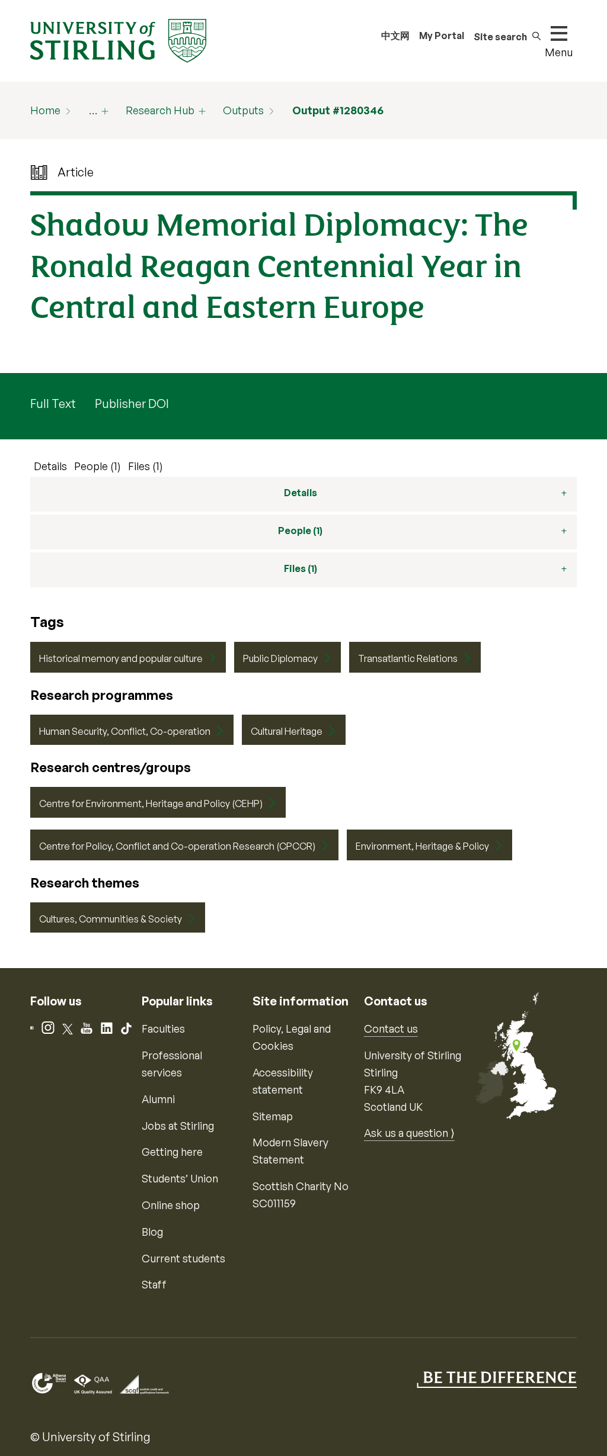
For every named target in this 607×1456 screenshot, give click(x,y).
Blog (152, 1231)
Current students (183, 1258)
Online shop (171, 1204)
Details (50, 466)
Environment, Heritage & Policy (422, 846)
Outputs (243, 110)
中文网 (395, 35)
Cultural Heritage (286, 731)
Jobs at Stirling (178, 1125)
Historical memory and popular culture (121, 658)
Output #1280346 (338, 110)
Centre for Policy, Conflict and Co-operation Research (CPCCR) (177, 846)
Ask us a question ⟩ (409, 1132)
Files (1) (145, 466)
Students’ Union (180, 1178)
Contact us (391, 1028)
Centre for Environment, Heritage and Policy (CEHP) (151, 803)
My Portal (441, 35)
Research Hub (160, 110)
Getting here (172, 1151)
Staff (154, 1284)
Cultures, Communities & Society (110, 919)
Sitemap (273, 1116)
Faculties (163, 1028)
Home (45, 110)
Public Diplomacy (280, 658)
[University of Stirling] (118, 39)
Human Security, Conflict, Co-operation (124, 731)
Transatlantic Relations (408, 658)
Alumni (158, 1098)
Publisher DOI (132, 403)
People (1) (97, 466)
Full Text (53, 403)
